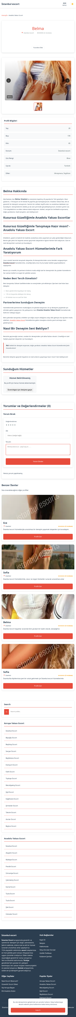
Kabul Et (38, 1010)
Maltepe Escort (11, 860)
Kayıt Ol (42, 940)
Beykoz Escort (11, 826)
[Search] (6, 712)
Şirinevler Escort (12, 806)
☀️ (72, 4)
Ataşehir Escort (11, 853)
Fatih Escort (10, 772)
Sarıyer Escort (11, 751)
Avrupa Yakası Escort (47, 981)
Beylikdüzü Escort (12, 758)
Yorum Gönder (38, 461)
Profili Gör (38, 537)
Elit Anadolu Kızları (8, 991)
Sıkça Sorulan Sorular (48, 950)
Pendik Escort (11, 866)
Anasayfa (5, 15)
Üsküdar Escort (11, 914)
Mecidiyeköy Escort (13, 785)
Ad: (7, 431)
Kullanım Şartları (46, 956)
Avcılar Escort (11, 819)
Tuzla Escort (10, 894)
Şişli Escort (10, 792)
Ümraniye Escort (12, 873)
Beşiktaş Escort (11, 744)
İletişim (42, 943)
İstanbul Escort (11, 731)
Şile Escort (9, 907)
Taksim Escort (11, 812)
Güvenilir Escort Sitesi (10, 984)
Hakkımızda (44, 946)
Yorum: (8, 442)
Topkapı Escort (11, 778)
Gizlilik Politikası (46, 953)
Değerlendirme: (11, 421)
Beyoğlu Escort (11, 738)
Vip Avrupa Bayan (8, 988)
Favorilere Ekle (38, 47)
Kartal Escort (10, 887)
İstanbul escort (10, 4)
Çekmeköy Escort (12, 880)
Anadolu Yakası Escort (17, 320)
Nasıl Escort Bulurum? (10, 981)
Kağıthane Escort (12, 799)
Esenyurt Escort (12, 765)
